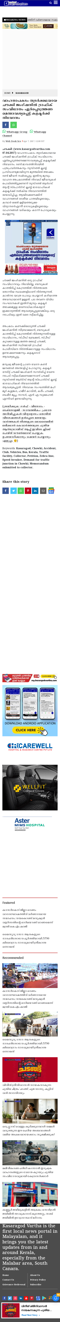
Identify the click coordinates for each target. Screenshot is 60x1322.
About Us (35, 1275)
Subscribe (35, 1284)
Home (7, 93)
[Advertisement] (30, 59)
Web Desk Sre (13, 141)
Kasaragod (22, 93)
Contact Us (8, 1280)
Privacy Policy (38, 1280)
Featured (8, 903)
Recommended (13, 958)
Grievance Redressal (13, 1284)
